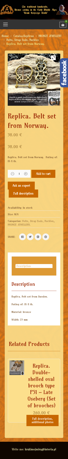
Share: (11, 236)
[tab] (34, 266)
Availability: (15, 207)
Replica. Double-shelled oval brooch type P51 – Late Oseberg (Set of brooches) (41, 386)
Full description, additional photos (42, 420)
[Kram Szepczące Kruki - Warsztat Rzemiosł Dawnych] (34, 9)
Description (23, 266)
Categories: (14, 221)
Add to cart (43, 174)
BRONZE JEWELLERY (50, 36)
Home (5, 36)
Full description (23, 193)
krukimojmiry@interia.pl (40, 449)
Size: (10, 214)
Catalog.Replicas (23, 36)
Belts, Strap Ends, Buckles (22, 40)
